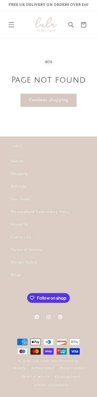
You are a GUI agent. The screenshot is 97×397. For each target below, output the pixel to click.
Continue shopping (48, 100)
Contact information (51, 385)
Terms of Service (27, 250)
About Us (19, 225)
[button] (11, 25)
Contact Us (21, 237)
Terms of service (35, 376)
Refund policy (43, 368)
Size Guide (20, 199)
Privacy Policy (24, 262)
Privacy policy (72, 368)
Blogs (16, 275)
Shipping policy (68, 376)
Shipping (19, 174)
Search (17, 161)
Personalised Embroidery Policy (41, 212)
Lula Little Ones (45, 361)
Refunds (18, 187)
